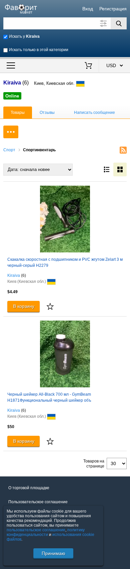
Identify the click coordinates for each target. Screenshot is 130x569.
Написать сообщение (94, 112)
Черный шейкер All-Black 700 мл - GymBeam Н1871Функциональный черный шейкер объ (49, 397)
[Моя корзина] (88, 66)
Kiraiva (13, 275)
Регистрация (113, 8)
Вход (87, 8)
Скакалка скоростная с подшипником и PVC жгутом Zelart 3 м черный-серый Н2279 (65, 262)
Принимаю (53, 553)
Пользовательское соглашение (38, 502)
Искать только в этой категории (38, 50)
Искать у (24, 36)
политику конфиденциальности (46, 532)
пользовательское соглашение (36, 530)
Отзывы (47, 112)
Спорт (9, 150)
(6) (23, 275)
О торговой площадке (28, 488)
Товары (18, 112)
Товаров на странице (93, 463)
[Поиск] (119, 23)
